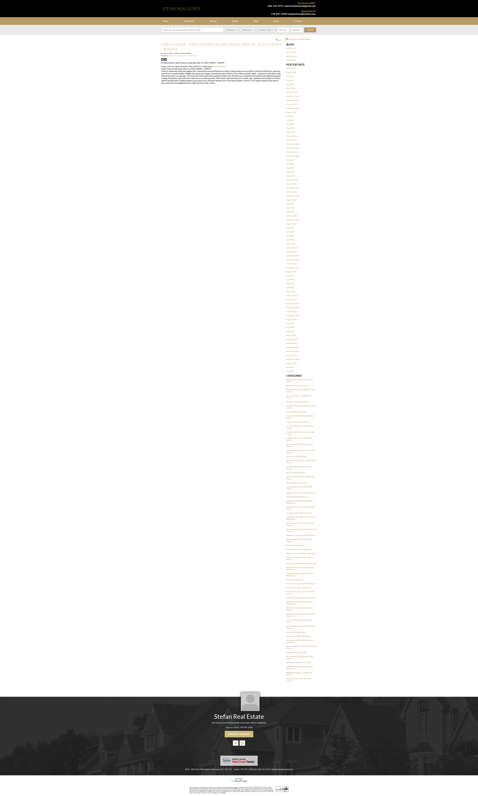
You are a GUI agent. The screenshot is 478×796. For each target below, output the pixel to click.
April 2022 (290, 240)
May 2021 (290, 283)
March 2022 (291, 244)
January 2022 (291, 252)
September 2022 (292, 220)
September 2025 (292, 108)
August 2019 (291, 363)
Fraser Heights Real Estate (296, 483)
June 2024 (290, 164)
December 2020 (292, 303)
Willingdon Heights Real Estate (298, 662)
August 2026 (291, 72)
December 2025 (292, 96)
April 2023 (290, 212)
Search (310, 30)
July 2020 (290, 323)
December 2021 (292, 256)
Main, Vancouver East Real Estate (299, 549)
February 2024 (292, 180)
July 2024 (290, 160)
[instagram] (242, 743)
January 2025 (291, 140)
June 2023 (290, 208)
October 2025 (291, 104)
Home (165, 21)
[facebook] (235, 743)
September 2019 (292, 359)
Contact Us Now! (239, 734)
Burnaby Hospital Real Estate (297, 402)
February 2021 (292, 295)
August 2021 (291, 272)
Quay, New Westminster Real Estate (300, 598)
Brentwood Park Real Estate (297, 385)
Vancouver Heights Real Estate (298, 636)
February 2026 (292, 92)
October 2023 (291, 192)
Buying (213, 21)
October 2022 (291, 216)
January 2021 (291, 299)
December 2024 (292, 144)
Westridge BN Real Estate (296, 652)
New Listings (291, 52)
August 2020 (291, 319)
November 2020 (292, 307)
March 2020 (291, 335)
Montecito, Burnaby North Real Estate (301, 563)
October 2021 (291, 264)
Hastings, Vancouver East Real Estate (301, 535)
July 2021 (290, 276)
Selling (235, 21)
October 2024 (291, 152)
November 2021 (292, 260)
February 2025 (292, 136)
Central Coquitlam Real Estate (298, 422)
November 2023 (292, 188)
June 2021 (290, 279)
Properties (189, 21)
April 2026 (290, 84)
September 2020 (292, 315)
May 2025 (290, 124)
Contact (299, 21)
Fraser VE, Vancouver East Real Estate (301, 493)
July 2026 (290, 76)
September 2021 (292, 268)
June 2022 (290, 232)
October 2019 (291, 355)
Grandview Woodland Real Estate (299, 513)
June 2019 (290, 371)
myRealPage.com (239, 781)
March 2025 (291, 132)
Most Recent (291, 68)
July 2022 (290, 228)
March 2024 (291, 176)
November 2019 (292, 351)
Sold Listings (291, 60)
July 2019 (290, 367)
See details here (219, 66)
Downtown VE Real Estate (296, 456)
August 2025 (291, 112)
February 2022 (292, 248)
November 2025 (292, 100)
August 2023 (291, 200)
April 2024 (290, 172)
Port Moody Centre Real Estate (298, 588)
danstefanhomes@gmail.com (300, 6)
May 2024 (290, 168)
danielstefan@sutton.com (302, 14)
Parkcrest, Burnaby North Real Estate (300, 584)
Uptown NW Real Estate (295, 632)
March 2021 (291, 291)
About (276, 21)
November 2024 (292, 148)
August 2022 (291, 224)
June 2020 (290, 327)
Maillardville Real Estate (295, 545)
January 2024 (291, 184)
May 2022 (290, 236)
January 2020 (291, 343)
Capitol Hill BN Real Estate (296, 412)
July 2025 (290, 116)
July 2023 (290, 204)
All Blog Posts (291, 48)
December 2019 (292, 347)
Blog (255, 21)
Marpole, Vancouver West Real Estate (301, 553)
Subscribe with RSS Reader (299, 39)
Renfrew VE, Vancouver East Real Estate (182, 56)
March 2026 (291, 88)
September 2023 (292, 196)
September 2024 (292, 156)
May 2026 (290, 80)
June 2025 (290, 120)
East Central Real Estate (295, 473)
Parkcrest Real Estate (294, 580)
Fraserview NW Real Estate (296, 497)
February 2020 (292, 339)
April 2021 (290, 287)
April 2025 (290, 128)
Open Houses (291, 56)
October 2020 (291, 311)
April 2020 (290, 331)
